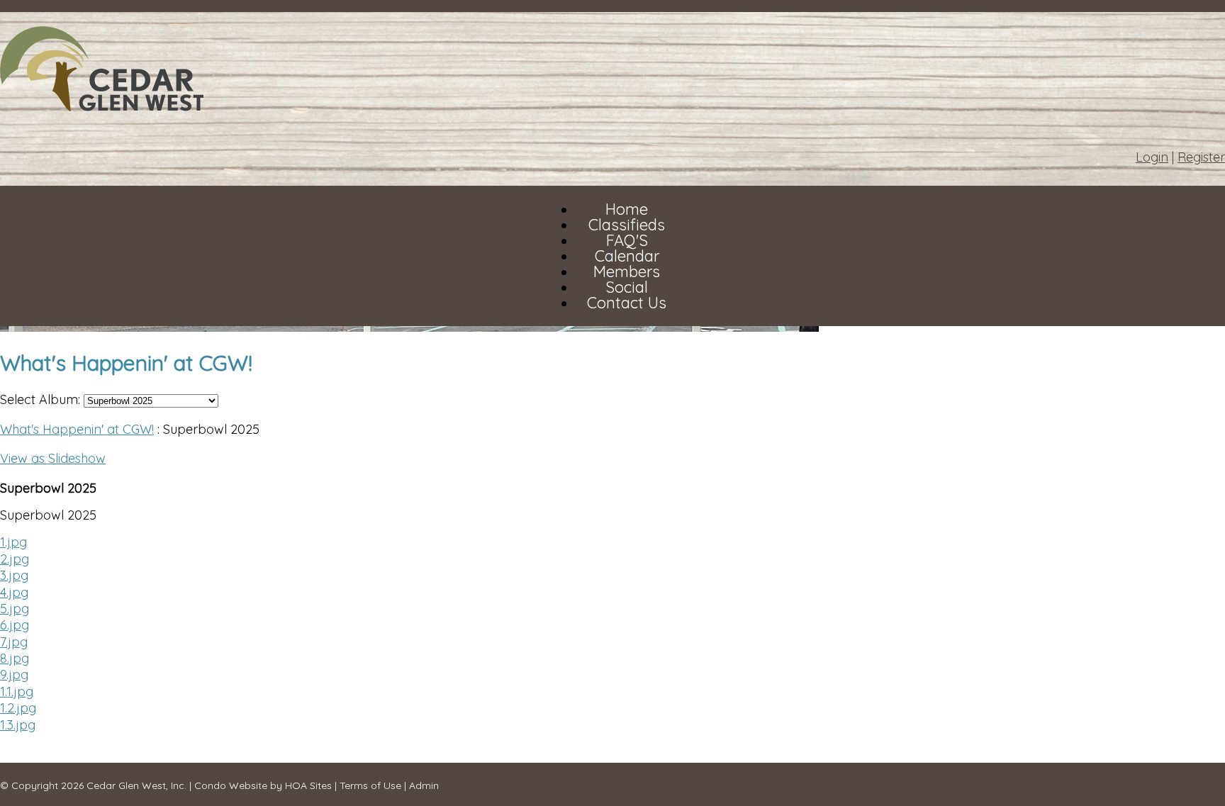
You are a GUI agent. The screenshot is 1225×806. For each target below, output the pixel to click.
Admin (424, 785)
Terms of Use (370, 785)
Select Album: (40, 399)
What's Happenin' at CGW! (77, 429)
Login (1152, 157)
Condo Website (230, 785)
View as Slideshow (53, 458)
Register (1201, 157)
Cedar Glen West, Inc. (136, 785)
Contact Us (626, 303)
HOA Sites (308, 785)
